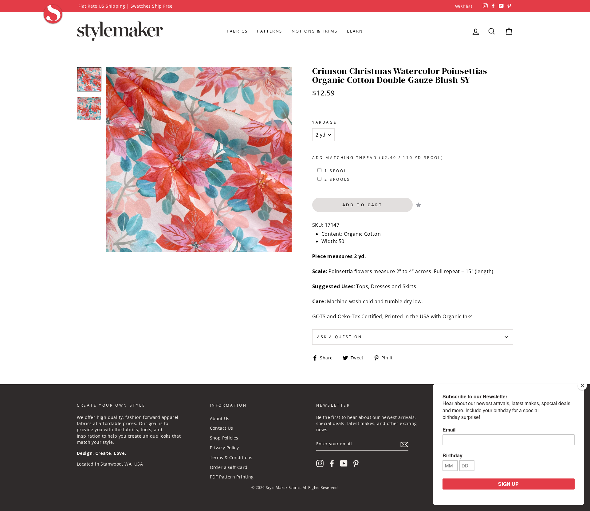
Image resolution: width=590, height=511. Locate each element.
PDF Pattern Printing (232, 477)
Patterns (269, 31)
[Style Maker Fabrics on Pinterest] (356, 463)
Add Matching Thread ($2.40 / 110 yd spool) (377, 157)
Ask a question (339, 336)
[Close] (582, 385)
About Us (220, 418)
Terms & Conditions (231, 457)
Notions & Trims (315, 31)
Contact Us (221, 428)
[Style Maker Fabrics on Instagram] (320, 463)
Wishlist (463, 6)
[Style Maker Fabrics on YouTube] (344, 463)
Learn (355, 31)
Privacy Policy (224, 448)
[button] (418, 204)
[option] (295, 6)
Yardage (324, 122)
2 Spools (337, 179)
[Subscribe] (404, 444)
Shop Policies (224, 438)
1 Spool (335, 170)
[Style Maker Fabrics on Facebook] (332, 463)
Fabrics (237, 31)
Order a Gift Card (229, 467)
